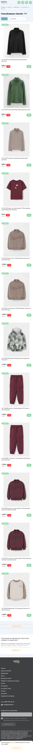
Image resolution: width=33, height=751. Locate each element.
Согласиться (17, 748)
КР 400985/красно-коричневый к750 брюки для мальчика (15, 409)
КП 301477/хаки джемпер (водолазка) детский (16, 109)
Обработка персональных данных (10, 681)
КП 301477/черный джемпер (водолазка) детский (14, 60)
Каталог (9, 7)
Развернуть (15, 650)
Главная (3, 7)
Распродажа (4, 686)
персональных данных (10, 720)
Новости (3, 668)
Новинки (3, 691)
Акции (2, 676)
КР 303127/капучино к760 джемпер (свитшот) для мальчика (16, 259)
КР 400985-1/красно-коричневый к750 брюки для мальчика (16, 459)
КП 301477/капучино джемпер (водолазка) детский (15, 159)
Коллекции (4, 693)
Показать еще (16, 626)
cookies (12, 742)
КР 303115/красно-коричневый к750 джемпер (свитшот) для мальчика (16, 509)
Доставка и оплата (6, 678)
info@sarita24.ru (9, 704)
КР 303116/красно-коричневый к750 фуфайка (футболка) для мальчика (16, 209)
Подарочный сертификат (7, 696)
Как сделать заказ (6, 688)
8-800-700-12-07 (9, 702)
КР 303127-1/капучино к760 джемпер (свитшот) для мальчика (16, 309)
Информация (4, 673)
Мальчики (16, 7)
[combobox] (10, 19)
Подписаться (8, 724)
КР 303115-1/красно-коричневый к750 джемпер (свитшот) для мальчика (16, 559)
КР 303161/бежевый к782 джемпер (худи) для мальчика (15, 359)
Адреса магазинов (6, 670)
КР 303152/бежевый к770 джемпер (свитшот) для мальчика (15, 609)
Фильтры (4, 18)
